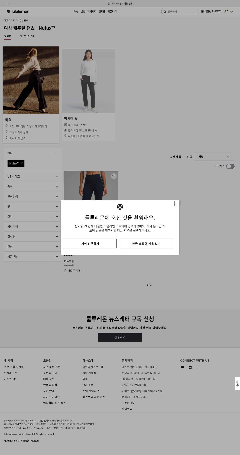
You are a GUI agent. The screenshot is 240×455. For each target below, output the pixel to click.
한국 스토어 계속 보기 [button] (146, 243)
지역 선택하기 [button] (90, 243)
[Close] (177, 203)
